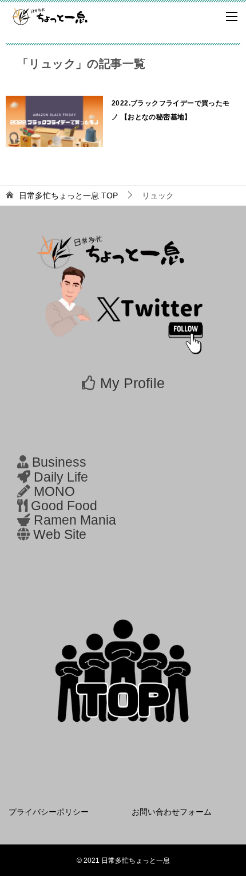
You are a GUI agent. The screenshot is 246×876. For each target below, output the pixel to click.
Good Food (64, 506)
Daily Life (61, 477)
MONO (54, 491)
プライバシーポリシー (49, 811)
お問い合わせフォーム (172, 811)
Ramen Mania (75, 520)
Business (59, 462)
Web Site (59, 534)
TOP (68, 195)
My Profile (132, 383)
